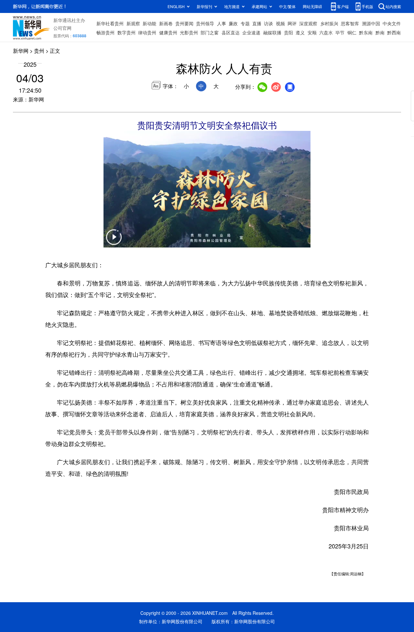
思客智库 (350, 23)
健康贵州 (168, 32)
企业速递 (251, 32)
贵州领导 (205, 23)
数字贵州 (126, 32)
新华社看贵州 (110, 23)
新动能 (149, 23)
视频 (280, 23)
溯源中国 (371, 23)
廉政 (233, 23)
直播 (256, 23)
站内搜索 (393, 6)
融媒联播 (272, 32)
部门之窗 (210, 32)
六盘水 (326, 32)
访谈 (268, 23)
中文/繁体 (287, 6)
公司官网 (62, 28)
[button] (114, 241)
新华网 (20, 50)
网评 (292, 23)
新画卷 (166, 23)
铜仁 (351, 32)
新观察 (133, 23)
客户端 (343, 6)
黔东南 (366, 32)
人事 (221, 23)
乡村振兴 (329, 23)
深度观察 (308, 23)
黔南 (380, 32)
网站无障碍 (312, 6)
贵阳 (288, 32)
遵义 (300, 32)
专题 (245, 23)
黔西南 (394, 32)
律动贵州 (147, 32)
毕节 (339, 32)
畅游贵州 (105, 32)
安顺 (312, 32)
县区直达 (231, 32)
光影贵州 (189, 32)
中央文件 (392, 23)
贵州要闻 (184, 23)
